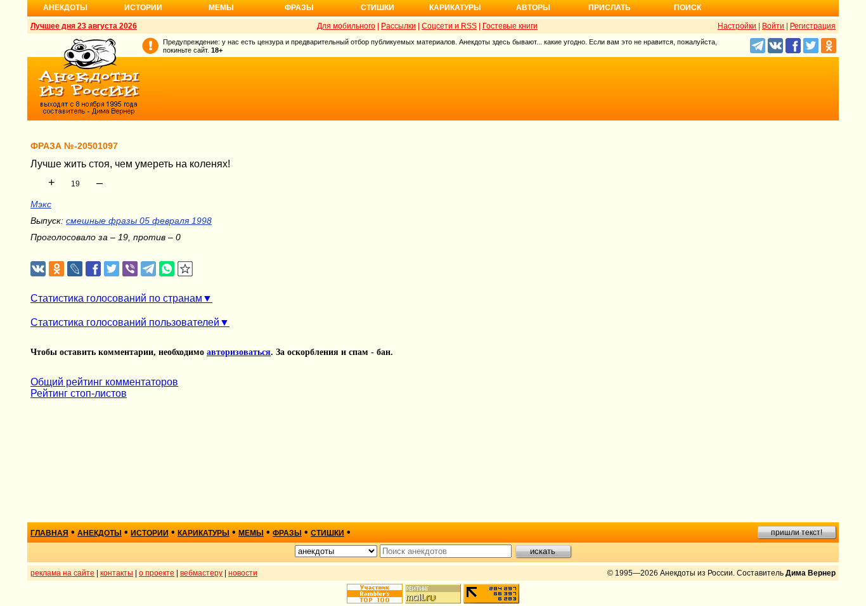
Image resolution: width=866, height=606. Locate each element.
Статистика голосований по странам (116, 298)
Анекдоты (65, 7)
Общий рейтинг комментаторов (104, 382)
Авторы (533, 7)
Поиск (687, 7)
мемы (251, 533)
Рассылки (398, 26)
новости (242, 573)
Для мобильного (346, 26)
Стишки (377, 7)
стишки (327, 533)
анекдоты (99, 533)
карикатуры (203, 533)
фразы (287, 533)
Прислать (609, 7)
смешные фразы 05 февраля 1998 (139, 221)
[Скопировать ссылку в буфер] (185, 269)
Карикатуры (455, 7)
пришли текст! (796, 532)
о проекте (156, 573)
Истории (143, 7)
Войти (773, 26)
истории (150, 533)
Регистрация (813, 26)
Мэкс (40, 204)
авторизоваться (239, 352)
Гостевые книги (510, 26)
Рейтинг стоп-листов (78, 393)
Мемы (221, 7)
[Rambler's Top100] (375, 593)
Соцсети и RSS (449, 26)
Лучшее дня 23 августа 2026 (83, 26)
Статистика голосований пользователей (124, 322)
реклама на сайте (62, 573)
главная (49, 533)
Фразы (299, 7)
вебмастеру (201, 573)
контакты (116, 573)
